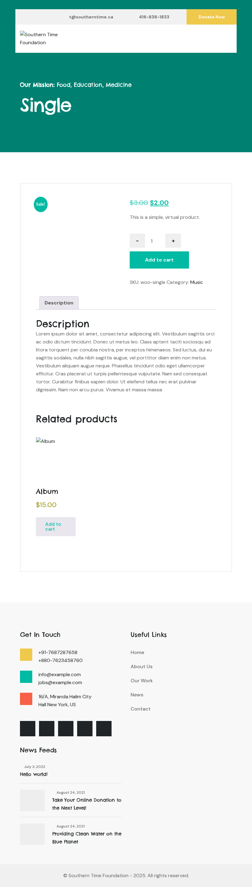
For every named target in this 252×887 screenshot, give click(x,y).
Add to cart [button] (53, 526)
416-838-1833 (154, 17)
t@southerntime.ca (91, 17)
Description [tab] (59, 303)
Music (196, 282)
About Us (141, 666)
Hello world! (34, 774)
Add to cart (159, 260)
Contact (141, 709)
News (137, 694)
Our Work (142, 680)
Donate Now (212, 17)
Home (137, 652)
